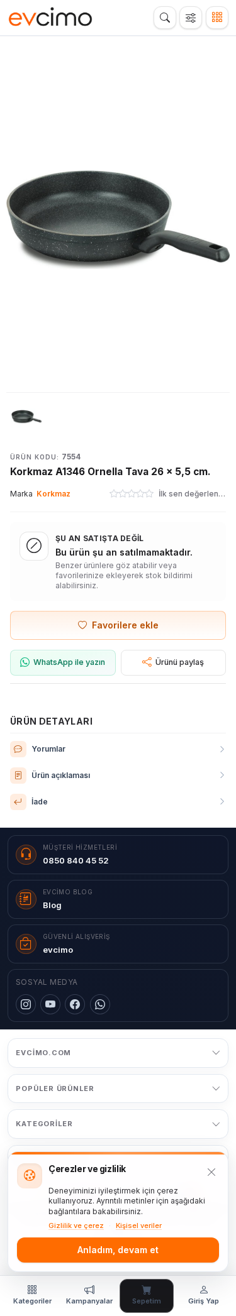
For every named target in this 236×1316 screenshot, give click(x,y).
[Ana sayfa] (51, 17)
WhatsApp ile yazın (69, 662)
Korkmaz (53, 493)
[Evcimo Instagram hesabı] (26, 1004)
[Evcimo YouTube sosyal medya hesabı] (50, 1004)
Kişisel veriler (139, 1225)
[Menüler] (217, 17)
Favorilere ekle (125, 625)
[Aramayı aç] (165, 17)
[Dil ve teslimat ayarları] (190, 17)
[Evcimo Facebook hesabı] (75, 1004)
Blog (52, 905)
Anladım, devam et (118, 1249)
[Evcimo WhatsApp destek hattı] (100, 1004)
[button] (118, 219)
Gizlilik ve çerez (76, 1225)
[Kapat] (211, 1172)
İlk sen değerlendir (192, 493)
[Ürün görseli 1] (26, 417)
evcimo (58, 950)
